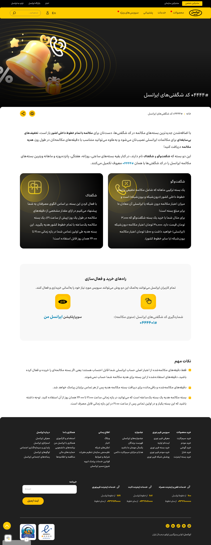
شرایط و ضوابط (102, 457)
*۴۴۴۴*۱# (148, 323)
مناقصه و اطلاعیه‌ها (65, 457)
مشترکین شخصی (192, 3)
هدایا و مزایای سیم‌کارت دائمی (128, 452)
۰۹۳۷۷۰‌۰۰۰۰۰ (184, 501)
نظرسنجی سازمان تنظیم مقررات (94, 452)
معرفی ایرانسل (43, 438)
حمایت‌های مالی (67, 452)
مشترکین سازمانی (171, 3)
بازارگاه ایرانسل (34, 3)
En (54, 13)
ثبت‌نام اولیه (164, 443)
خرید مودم (186, 443)
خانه (188, 114)
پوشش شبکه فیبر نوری (158, 457)
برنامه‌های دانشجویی (65, 448)
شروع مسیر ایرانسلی (100, 466)
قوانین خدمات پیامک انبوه (97, 461)
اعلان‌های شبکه (102, 448)
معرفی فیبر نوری (162, 438)
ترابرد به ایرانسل (17, 3)
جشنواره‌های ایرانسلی (132, 438)
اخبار (47, 3)
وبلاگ (107, 438)
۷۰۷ (151, 495)
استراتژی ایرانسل (42, 443)
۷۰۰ (189, 495)
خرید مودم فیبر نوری (160, 452)
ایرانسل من (53, 317)
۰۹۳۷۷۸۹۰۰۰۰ (113, 501)
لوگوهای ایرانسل (42, 452)
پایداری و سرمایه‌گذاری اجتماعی (35, 448)
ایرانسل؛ (187, 534)
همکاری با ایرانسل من (64, 443)
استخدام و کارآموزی (65, 438)
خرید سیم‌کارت (184, 438)
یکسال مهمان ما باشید (132, 448)
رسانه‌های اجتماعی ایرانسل (37, 457)
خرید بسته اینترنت (182, 457)
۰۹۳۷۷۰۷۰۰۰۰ (146, 501)
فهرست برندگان (135, 443)
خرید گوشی (185, 448)
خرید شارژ (186, 452)
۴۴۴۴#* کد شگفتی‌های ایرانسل (165, 114)
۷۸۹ (118, 495)
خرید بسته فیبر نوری (160, 448)
